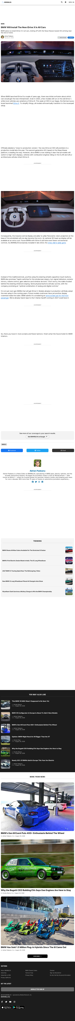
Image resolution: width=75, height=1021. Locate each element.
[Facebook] (33, 482)
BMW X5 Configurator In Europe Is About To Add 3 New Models (34, 713)
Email (64, 450)
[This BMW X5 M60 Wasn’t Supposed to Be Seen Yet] (5, 701)
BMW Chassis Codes (31, 970)
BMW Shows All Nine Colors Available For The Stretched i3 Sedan (24, 550)
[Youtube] (11, 1002)
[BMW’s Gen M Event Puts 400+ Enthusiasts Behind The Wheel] (5, 725)
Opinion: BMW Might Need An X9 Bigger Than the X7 (31, 737)
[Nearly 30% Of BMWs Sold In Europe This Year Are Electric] (5, 760)
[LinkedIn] (42, 482)
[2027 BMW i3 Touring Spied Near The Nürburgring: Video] (69, 568)
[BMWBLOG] (37, 997)
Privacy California (6, 977)
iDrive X (16, 103)
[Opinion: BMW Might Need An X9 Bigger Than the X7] (5, 737)
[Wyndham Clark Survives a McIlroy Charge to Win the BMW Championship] (69, 589)
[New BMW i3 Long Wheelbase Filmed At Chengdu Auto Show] (69, 578)
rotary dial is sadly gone (57, 243)
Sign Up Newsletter (55, 973)
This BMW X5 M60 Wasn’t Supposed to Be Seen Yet (30, 701)
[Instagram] (39, 482)
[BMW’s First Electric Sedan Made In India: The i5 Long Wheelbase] (69, 558)
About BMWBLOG (6, 970)
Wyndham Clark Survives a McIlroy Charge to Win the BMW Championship (27, 591)
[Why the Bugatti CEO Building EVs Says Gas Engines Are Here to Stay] (5, 748)
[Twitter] (36, 482)
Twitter (38, 450)
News (2, 24)
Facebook (13, 450)
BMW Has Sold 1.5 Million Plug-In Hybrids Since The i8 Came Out (33, 947)
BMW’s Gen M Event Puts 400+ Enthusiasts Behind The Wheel (34, 725)
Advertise (3, 973)
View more (36, 956)
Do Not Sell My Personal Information (60, 975)
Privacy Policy (29, 975)
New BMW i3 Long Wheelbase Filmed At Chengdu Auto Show (22, 581)
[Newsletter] (65, 2)
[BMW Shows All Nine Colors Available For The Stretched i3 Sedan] (69, 547)
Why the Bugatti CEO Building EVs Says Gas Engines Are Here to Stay (36, 748)
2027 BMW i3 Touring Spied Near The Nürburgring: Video (21, 571)
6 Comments (70, 37)
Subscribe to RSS (6, 975)
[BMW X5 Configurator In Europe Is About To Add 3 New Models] (5, 713)
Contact (52, 970)
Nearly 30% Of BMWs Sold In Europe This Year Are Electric (33, 760)
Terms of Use (29, 973)
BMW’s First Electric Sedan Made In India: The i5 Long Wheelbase (24, 560)
